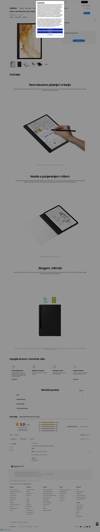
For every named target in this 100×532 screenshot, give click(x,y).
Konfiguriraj (50, 34)
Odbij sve (50, 32)
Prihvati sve (50, 29)
